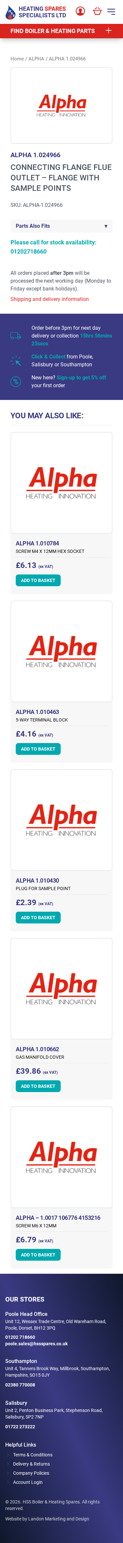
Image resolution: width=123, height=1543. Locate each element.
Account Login (28, 1482)
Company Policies (31, 1473)
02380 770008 (20, 1384)
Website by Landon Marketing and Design (47, 1518)
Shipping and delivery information (49, 299)
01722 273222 (20, 1426)
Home (17, 59)
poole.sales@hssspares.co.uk (36, 1343)
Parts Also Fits (61, 226)
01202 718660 (20, 1337)
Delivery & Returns (31, 1464)
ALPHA (36, 59)
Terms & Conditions (32, 1454)
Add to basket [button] (38, 580)
